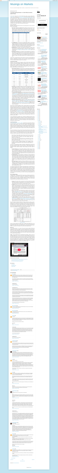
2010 (38, 146)
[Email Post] (20, 269)
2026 (38, 110)
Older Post (33, 459)
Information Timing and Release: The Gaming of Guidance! (44, 67)
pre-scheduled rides (19, 49)
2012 (38, 144)
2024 (38, 112)
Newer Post (12, 459)
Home (22, 459)
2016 (38, 120)
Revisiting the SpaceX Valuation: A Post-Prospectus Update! (43, 61)
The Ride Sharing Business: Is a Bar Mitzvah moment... (42, 131)
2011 (38, 145)
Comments (39, 30)
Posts (38, 29)
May (39, 136)
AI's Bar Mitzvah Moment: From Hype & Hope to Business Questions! (44, 50)
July (38, 134)
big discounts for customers (20, 111)
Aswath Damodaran (14, 350)
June (39, 135)
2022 (38, 114)
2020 (38, 116)
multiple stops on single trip (27, 49)
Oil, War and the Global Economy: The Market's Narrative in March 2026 (44, 96)
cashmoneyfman (14, 340)
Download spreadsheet (22, 222)
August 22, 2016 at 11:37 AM (15, 388)
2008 (38, 148)
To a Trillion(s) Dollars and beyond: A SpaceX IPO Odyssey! (44, 79)
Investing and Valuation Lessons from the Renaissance (42, 132)
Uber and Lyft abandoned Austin (28, 193)
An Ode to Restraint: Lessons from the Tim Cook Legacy (44, 102)
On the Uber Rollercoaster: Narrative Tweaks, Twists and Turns (20, 259)
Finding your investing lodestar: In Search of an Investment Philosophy (44, 90)
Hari (12, 359)
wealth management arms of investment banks (27, 93)
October (39, 123)
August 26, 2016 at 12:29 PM (15, 446)
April (39, 137)
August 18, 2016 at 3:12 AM (15, 308)
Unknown (13, 315)
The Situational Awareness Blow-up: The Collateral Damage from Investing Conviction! (44, 56)
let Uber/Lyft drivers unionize (18, 191)
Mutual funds (16, 93)
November (39, 122)
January (39, 140)
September (39, 124)
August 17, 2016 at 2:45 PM (15, 285)
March (39, 138)
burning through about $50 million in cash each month (22, 102)
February (39, 139)
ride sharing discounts (20, 110)
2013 (38, 143)
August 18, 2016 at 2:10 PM (15, 338)
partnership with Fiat (14, 198)
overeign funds (14, 94)
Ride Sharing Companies (14, 270)
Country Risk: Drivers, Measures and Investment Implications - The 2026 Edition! (44, 73)
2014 (38, 142)
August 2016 (13, 266)
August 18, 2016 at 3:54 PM (15, 348)
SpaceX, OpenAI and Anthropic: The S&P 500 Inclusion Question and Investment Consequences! (44, 85)
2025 (38, 111)
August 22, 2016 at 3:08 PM (15, 431)
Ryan (13, 372)
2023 (38, 113)
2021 (38, 115)
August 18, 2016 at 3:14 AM (15, 313)
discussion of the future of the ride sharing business (26, 17)
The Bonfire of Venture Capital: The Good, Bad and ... (42, 129)
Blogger (30, 467)
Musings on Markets (21, 4)
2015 (38, 141)
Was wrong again (14, 305)
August (39, 125)
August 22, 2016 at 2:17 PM (15, 408)
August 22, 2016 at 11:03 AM (15, 383)
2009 (38, 147)
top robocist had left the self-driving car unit (25, 198)
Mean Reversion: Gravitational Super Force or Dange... (42, 126)
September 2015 (14, 265)
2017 (38, 119)
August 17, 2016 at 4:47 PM (15, 303)
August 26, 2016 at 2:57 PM (15, 456)
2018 (38, 118)
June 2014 (13, 264)
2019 (38, 117)
